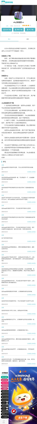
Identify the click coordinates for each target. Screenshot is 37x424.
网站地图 (4, 377)
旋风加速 (4, 380)
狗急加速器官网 (6, 383)
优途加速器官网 (6, 385)
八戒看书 (4, 388)
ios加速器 (5, 417)
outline (4, 403)
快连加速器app (6, 394)
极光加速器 (5, 397)
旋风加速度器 (6, 405)
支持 (28, 172)
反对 (33, 172)
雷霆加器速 (5, 391)
